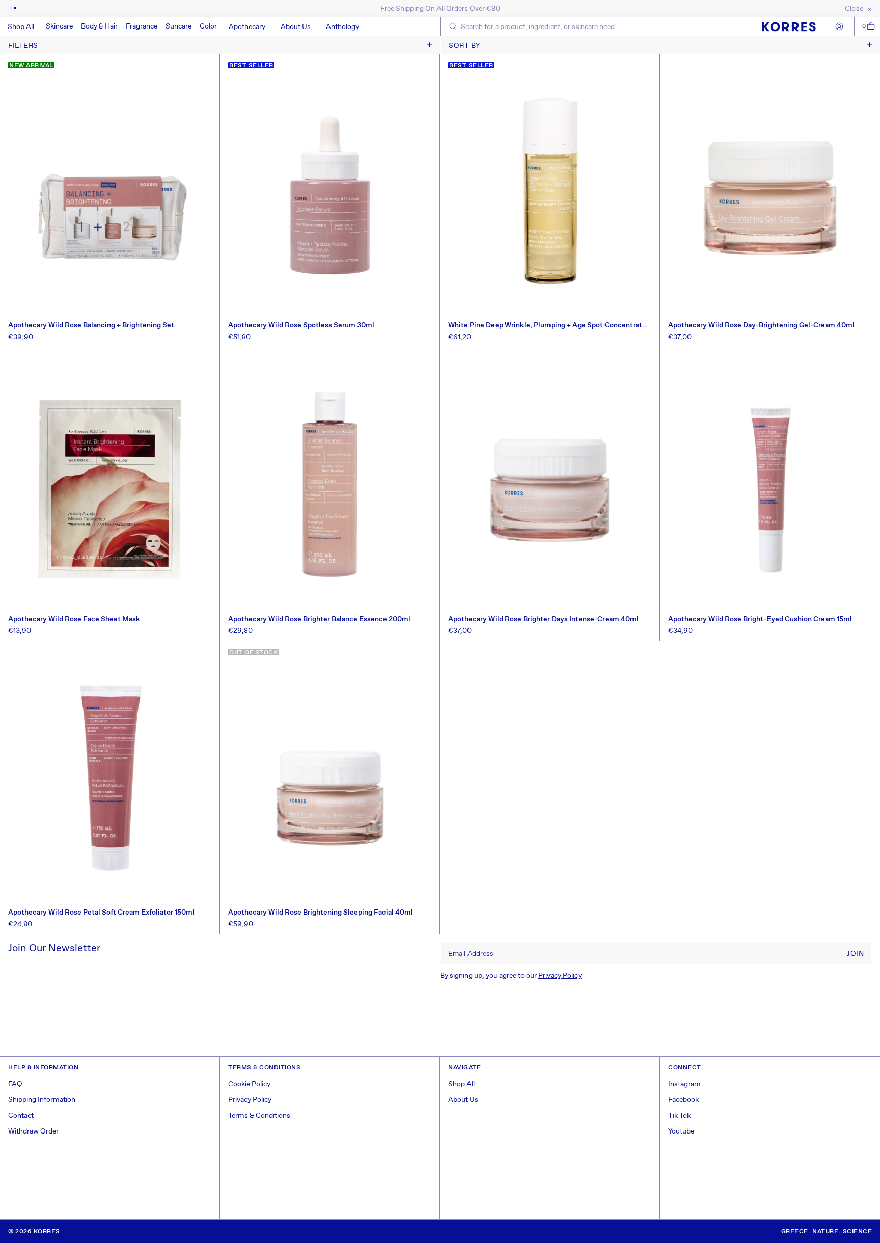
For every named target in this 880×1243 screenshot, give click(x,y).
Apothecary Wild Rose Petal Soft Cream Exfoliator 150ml (101, 912)
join (855, 953)
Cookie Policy (249, 1084)
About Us (463, 1099)
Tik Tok (679, 1115)
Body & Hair (99, 26)
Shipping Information (41, 1099)
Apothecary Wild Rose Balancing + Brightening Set (91, 325)
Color (208, 26)
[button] (59, 26)
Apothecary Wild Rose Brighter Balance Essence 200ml (319, 619)
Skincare (59, 26)
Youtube (681, 1131)
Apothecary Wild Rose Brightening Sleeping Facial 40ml (320, 912)
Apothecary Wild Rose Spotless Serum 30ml (301, 325)
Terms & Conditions (259, 1115)
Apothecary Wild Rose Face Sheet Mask (74, 619)
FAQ (15, 1084)
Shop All (461, 1084)
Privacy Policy (560, 975)
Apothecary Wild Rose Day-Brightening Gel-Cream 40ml (761, 325)
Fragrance (141, 26)
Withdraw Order (33, 1131)
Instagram (684, 1084)
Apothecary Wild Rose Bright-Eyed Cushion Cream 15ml (760, 619)
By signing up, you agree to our (511, 975)
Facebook (683, 1099)
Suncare (178, 26)
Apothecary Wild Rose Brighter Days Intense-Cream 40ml (543, 619)
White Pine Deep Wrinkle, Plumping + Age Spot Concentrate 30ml (547, 325)
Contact (21, 1115)
